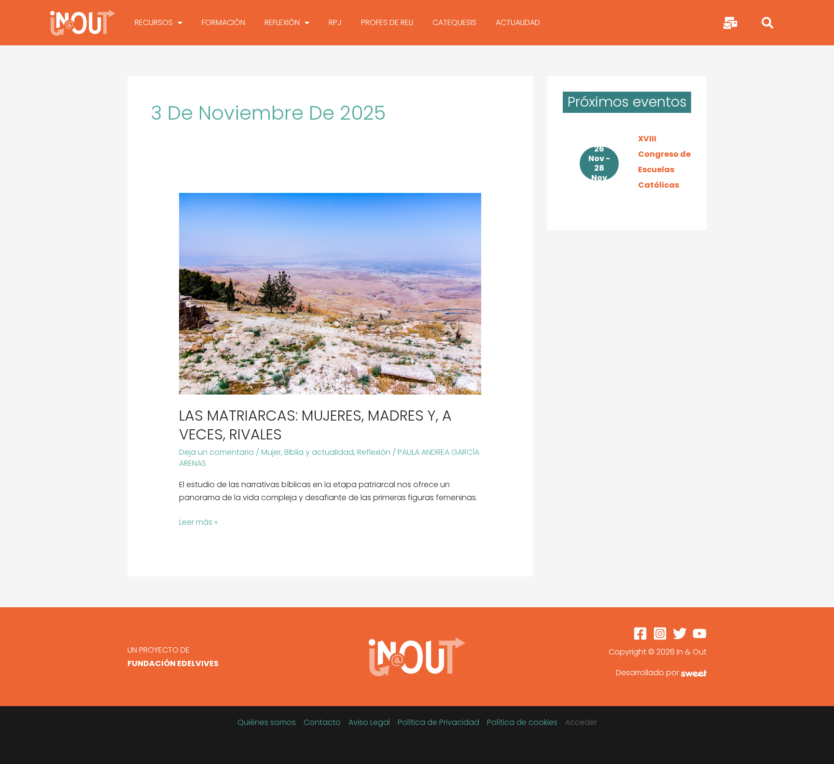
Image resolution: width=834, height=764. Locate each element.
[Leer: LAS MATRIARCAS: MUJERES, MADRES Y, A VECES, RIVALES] (330, 293)
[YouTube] (700, 634)
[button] (767, 22)
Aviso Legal (369, 722)
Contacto (322, 722)
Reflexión (373, 452)
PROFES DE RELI (387, 22)
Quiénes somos (266, 722)
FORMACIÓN (223, 22)
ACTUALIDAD (518, 22)
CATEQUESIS (454, 22)
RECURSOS (154, 22)
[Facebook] (640, 634)
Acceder (581, 722)
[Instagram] (660, 634)
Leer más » (198, 522)
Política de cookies (522, 722)
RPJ (335, 22)
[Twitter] (680, 634)
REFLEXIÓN (282, 22)
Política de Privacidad (438, 722)
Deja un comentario (216, 452)
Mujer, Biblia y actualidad (307, 452)
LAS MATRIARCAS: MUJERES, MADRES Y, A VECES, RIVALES (315, 425)
